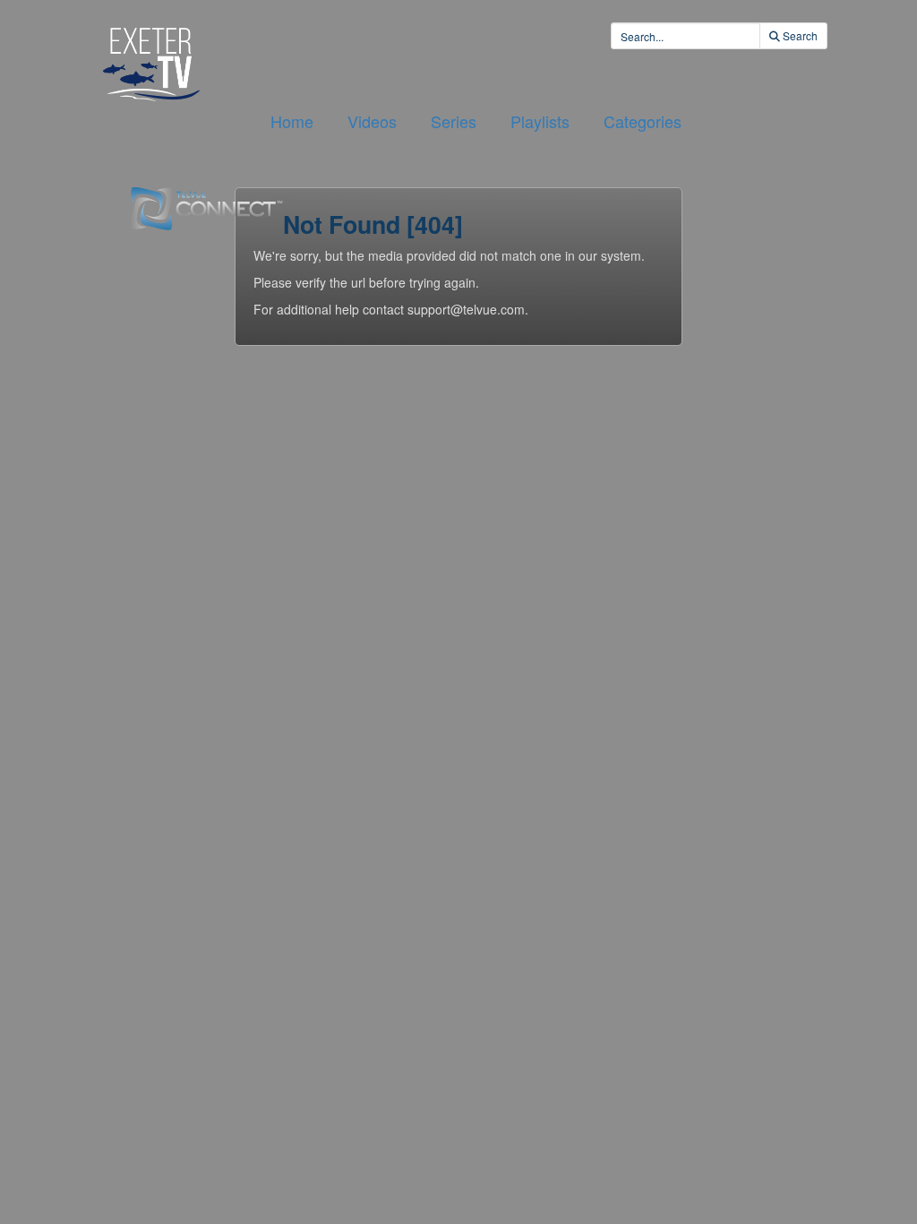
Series (453, 121)
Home (291, 121)
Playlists (540, 121)
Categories (642, 121)
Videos (372, 121)
